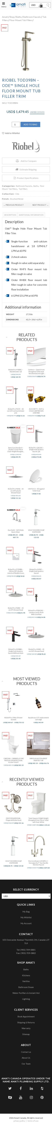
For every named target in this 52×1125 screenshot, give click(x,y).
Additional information (31, 215)
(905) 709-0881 (27, 949)
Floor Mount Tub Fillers (21, 20)
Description (10, 215)
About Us (26, 1057)
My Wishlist (26, 917)
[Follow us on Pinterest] (42, 1097)
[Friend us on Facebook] (21, 1088)
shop (12, 17)
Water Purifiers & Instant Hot (26, 993)
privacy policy (19, 1121)
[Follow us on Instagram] (31, 1097)
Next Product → (40, 205)
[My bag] (41, 6)
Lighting (26, 999)
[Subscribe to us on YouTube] (21, 1097)
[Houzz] (42, 1088)
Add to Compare (28, 161)
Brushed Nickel (16, 199)
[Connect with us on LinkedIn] (31, 1088)
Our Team (26, 1063)
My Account (26, 923)
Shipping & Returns (26, 1022)
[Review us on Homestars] (10, 1097)
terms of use (32, 1121)
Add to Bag (30, 124)
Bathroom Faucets (32, 17)
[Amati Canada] (17, 5)
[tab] (10, 214)
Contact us (26, 1052)
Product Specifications (27, 178)
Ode (17, 194)
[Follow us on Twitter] (10, 1088)
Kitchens (26, 975)
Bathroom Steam (26, 987)
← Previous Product (13, 205)
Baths (18, 17)
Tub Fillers (23, 189)
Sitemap (26, 1034)
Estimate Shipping (28, 169)
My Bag (26, 911)
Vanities (26, 981)
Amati (5, 17)
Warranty (26, 1028)
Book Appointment (26, 1016)
